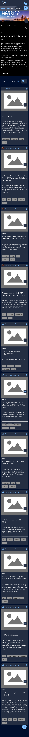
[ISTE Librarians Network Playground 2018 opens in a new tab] (14, 336)
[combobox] (19, 8)
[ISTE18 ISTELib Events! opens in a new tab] (14, 619)
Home (3, 8)
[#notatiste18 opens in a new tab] (14, 101)
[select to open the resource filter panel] (18, 80)
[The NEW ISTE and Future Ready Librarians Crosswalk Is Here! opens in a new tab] (14, 221)
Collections (9, 8)
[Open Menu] (25, 3)
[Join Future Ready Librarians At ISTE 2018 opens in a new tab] (14, 677)
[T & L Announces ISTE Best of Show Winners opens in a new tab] (14, 446)
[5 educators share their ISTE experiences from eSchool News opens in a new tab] (14, 277)
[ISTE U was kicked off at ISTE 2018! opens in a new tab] (14, 504)
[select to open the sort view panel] (24, 81)
